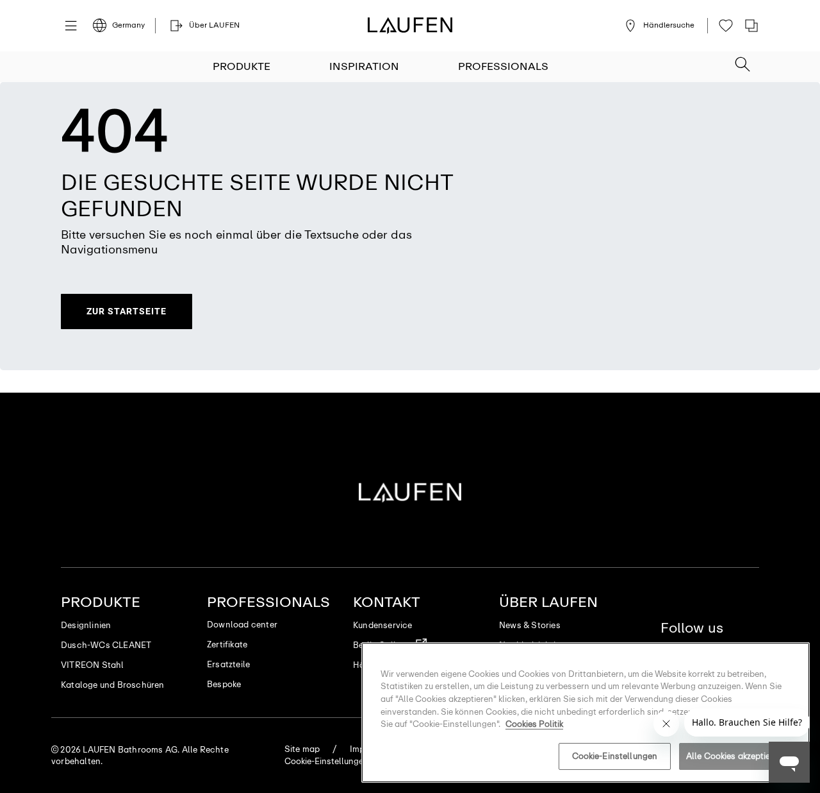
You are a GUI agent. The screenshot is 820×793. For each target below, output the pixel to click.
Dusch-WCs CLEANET (106, 645)
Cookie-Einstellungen (615, 756)
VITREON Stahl (92, 665)
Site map (302, 749)
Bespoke (224, 684)
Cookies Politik (534, 724)
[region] (585, 712)
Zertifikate (227, 644)
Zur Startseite (126, 311)
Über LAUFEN (548, 602)
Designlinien (86, 625)
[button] (742, 60)
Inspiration (364, 66)
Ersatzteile (228, 664)
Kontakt (386, 602)
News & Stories (530, 625)
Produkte (241, 66)
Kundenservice (383, 625)
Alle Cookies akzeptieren (734, 756)
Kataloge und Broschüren (113, 685)
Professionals (503, 66)
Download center (242, 624)
